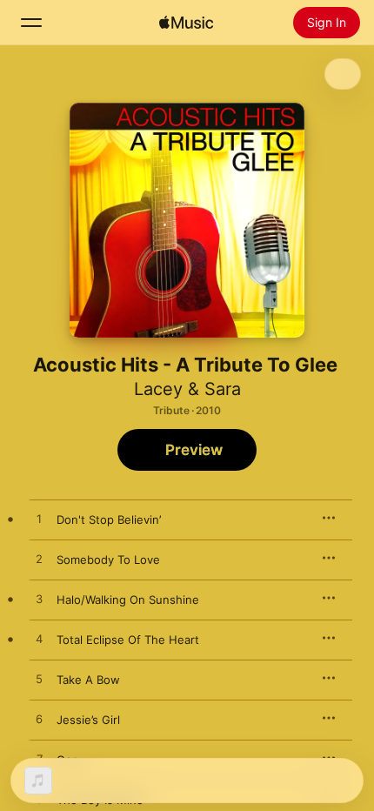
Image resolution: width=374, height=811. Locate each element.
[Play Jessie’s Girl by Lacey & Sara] (39, 719)
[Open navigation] (31, 22)
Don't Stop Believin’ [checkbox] (109, 519)
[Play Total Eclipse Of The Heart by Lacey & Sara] (39, 639)
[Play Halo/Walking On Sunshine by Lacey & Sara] (39, 599)
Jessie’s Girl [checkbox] (88, 720)
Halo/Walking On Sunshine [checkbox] (128, 600)
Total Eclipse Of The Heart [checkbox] (128, 640)
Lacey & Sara (187, 389)
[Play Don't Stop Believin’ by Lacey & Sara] (39, 519)
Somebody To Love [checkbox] (108, 559)
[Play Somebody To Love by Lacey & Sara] (39, 559)
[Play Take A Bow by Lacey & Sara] (39, 679)
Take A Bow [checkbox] (88, 680)
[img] (186, 22)
